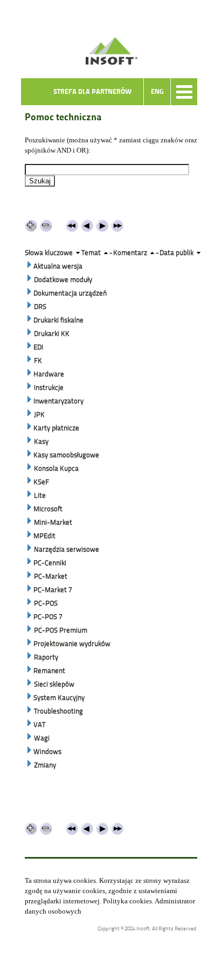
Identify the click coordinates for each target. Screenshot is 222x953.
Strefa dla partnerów (92, 91)
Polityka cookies (127, 901)
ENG (157, 91)
